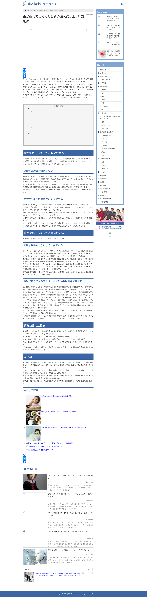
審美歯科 (103, 175)
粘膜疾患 (103, 70)
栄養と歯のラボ (105, 158)
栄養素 (104, 165)
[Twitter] (58, 73)
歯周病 (102, 195)
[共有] (58, 76)
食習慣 (104, 90)
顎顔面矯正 (105, 106)
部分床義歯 (105, 202)
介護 (103, 155)
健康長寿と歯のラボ (106, 132)
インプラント (104, 172)
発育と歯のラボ (105, 86)
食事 (103, 162)
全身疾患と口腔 (106, 135)
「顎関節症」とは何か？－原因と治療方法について (46, 446)
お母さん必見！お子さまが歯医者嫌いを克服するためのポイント (64, 427)
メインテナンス (105, 80)
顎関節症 (103, 178)
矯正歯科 (103, 185)
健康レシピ (105, 169)
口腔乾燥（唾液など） (109, 148)
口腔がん (103, 73)
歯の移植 (104, 192)
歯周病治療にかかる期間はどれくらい (41, 450)
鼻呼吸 (104, 100)
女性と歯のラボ (105, 113)
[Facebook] (58, 69)
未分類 (33, 10)
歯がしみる (103, 76)
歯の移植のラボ (105, 188)
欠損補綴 (104, 145)
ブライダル (105, 128)
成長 (103, 93)
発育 (103, 103)
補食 (103, 96)
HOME (28, 10)
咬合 (103, 110)
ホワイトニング (106, 125)
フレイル (104, 142)
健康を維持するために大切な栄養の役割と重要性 (58, 412)
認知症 (104, 152)
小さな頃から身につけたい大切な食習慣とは (57, 396)
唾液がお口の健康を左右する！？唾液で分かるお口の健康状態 (50, 443)
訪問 (103, 138)
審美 (103, 122)
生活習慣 (103, 83)
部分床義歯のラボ (105, 198)
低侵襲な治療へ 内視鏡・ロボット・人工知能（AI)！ (70, 550)
